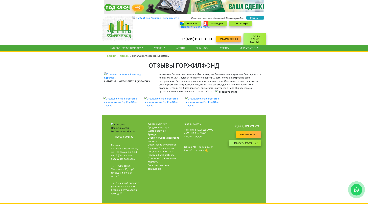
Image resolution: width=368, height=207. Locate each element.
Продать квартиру (158, 127)
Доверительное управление (163, 137)
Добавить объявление (245, 143)
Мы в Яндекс (217, 23)
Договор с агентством (160, 151)
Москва (254, 18)
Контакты (153, 161)
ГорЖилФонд (105, 56)
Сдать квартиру (157, 130)
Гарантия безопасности (161, 148)
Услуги (158, 48)
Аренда (152, 134)
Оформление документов (162, 144)
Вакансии (202, 48)
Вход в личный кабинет (255, 39)
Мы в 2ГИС (192, 23)
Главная (111, 55)
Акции (180, 48)
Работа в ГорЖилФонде (161, 155)
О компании (248, 48)
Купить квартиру (157, 123)
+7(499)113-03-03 (196, 39)
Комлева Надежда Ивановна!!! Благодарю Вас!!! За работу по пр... (221, 18)
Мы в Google (242, 23)
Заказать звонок (229, 39)
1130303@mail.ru (124, 136)
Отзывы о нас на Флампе (195, 26)
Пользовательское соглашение (158, 167)
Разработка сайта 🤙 (196, 150)
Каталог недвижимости (125, 48)
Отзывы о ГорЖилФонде (162, 158)
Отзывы (224, 48)
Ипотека (152, 141)
